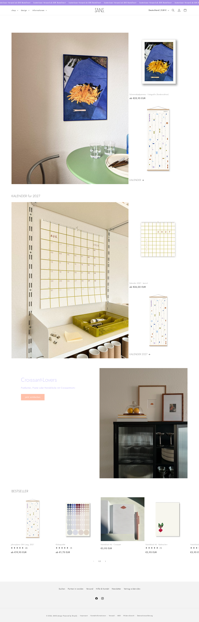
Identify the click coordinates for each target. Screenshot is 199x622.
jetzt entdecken (32, 397)
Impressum (84, 616)
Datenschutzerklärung (145, 616)
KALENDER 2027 (138, 354)
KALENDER (135, 180)
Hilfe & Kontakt (102, 588)
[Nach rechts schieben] (105, 561)
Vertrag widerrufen (132, 588)
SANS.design (57, 616)
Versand (89, 588)
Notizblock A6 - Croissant (111, 545)
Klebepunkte (60, 545)
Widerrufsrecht (128, 616)
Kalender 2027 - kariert (139, 283)
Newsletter (116, 588)
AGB (119, 616)
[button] (14, 10)
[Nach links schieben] (94, 561)
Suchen (62, 588)
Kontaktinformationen (98, 616)
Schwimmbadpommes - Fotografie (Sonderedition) (149, 94)
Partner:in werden (75, 588)
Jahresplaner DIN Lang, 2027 (22, 545)
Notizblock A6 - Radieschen (156, 545)
